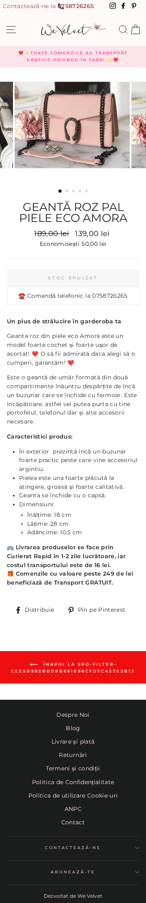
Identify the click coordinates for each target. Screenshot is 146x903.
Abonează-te (73, 872)
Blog (73, 728)
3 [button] (74, 192)
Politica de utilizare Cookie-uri (73, 795)
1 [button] (60, 191)
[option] (73, 56)
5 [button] (87, 192)
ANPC (73, 809)
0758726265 (76, 6)
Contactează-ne (73, 847)
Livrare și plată (73, 741)
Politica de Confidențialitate (73, 782)
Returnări (73, 755)
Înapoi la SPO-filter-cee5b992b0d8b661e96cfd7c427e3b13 (73, 668)
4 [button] (81, 192)
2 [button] (68, 192)
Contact (73, 822)
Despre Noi (72, 715)
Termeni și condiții (73, 768)
